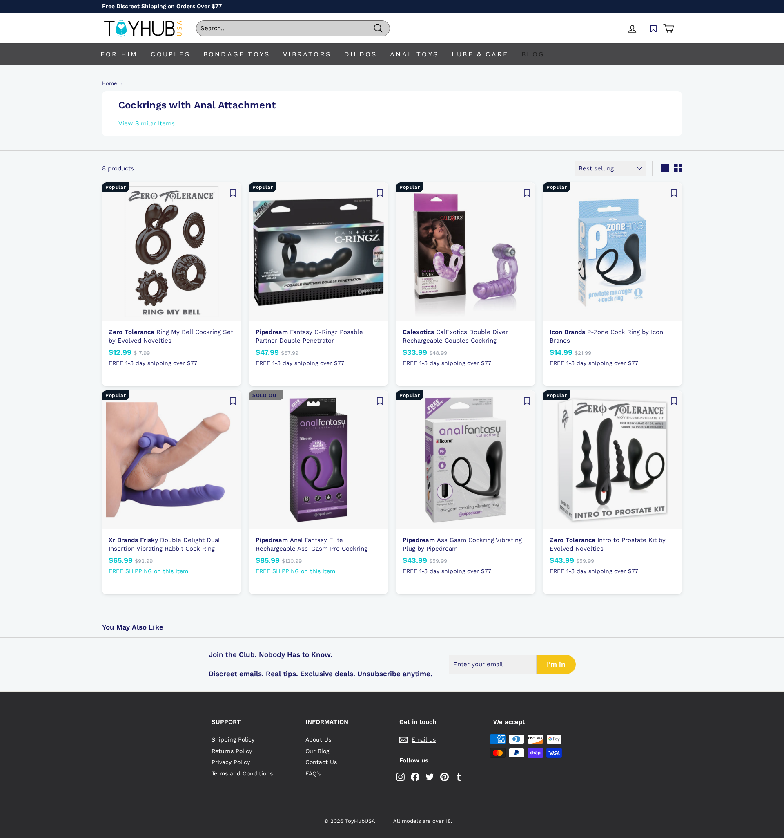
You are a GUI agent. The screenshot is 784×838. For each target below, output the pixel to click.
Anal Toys (414, 54)
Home (109, 83)
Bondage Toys (236, 54)
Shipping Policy (233, 739)
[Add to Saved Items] (233, 192)
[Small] (678, 167)
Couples (170, 54)
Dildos (360, 54)
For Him (119, 54)
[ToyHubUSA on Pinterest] (444, 777)
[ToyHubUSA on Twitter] (429, 777)
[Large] (665, 167)
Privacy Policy (231, 762)
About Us (318, 739)
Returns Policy (232, 751)
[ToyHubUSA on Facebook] (415, 777)
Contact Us (321, 762)
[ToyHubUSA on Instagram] (400, 777)
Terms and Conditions (242, 773)
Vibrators (307, 54)
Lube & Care (480, 54)
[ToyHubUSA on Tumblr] (459, 777)
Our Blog (317, 751)
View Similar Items (146, 123)
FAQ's (313, 773)
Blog (533, 54)
